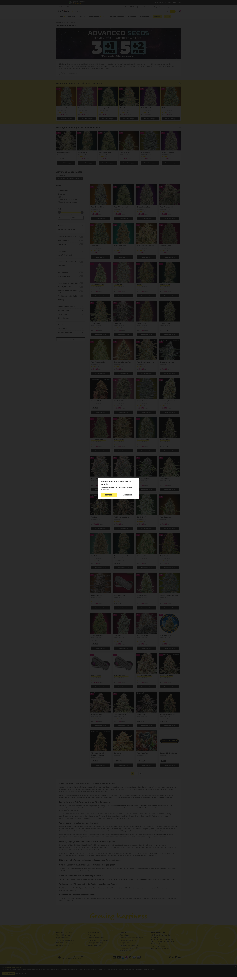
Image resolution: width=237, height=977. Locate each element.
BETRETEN (109, 495)
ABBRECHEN (127, 495)
